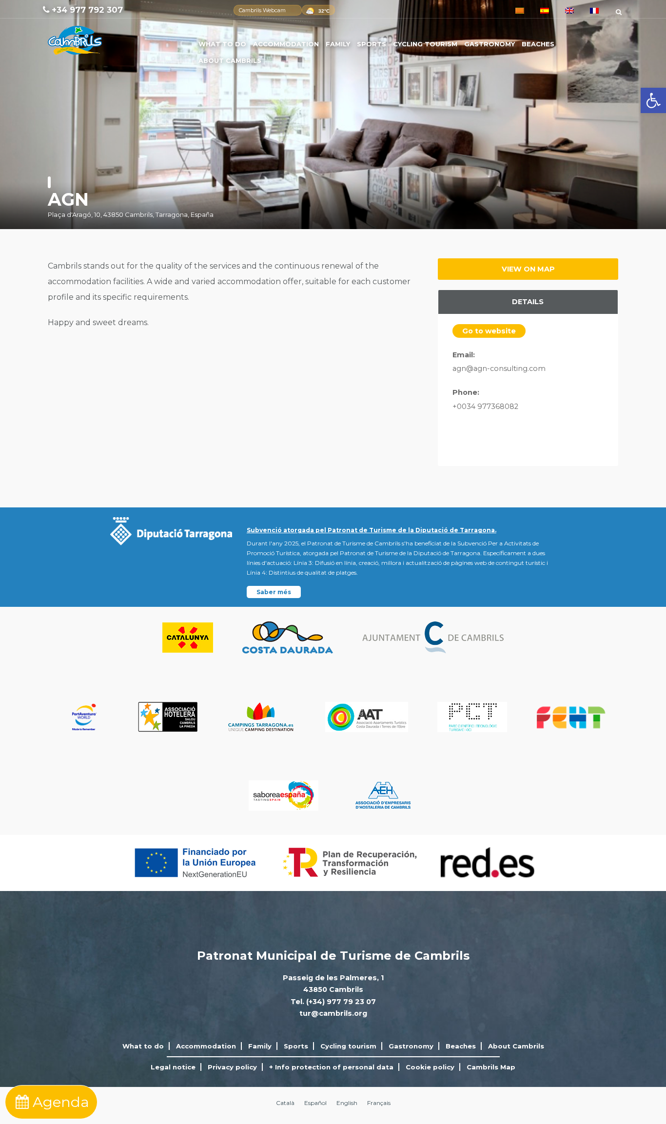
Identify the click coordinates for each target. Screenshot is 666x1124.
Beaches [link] (538, 44)
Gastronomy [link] (489, 44)
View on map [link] (528, 269)
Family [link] (338, 44)
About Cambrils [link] (229, 60)
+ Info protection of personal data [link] (331, 1067)
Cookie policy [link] (430, 1067)
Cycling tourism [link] (425, 44)
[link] (653, 100)
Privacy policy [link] (232, 1067)
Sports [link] (371, 44)
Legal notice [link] (173, 1067)
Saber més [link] (273, 592)
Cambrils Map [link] (491, 1067)
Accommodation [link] (286, 44)
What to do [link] (222, 44)
